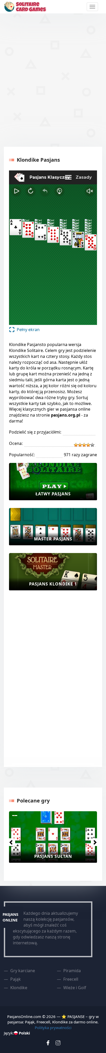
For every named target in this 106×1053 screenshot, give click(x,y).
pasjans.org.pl (65, 415)
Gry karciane (22, 970)
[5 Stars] (92, 445)
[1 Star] (76, 445)
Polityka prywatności (53, 1027)
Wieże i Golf (74, 987)
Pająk (15, 979)
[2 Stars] (80, 445)
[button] (10, 840)
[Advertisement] (53, 79)
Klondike (18, 987)
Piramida (72, 970)
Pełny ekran (28, 329)
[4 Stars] (88, 445)
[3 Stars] (84, 445)
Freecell (70, 979)
